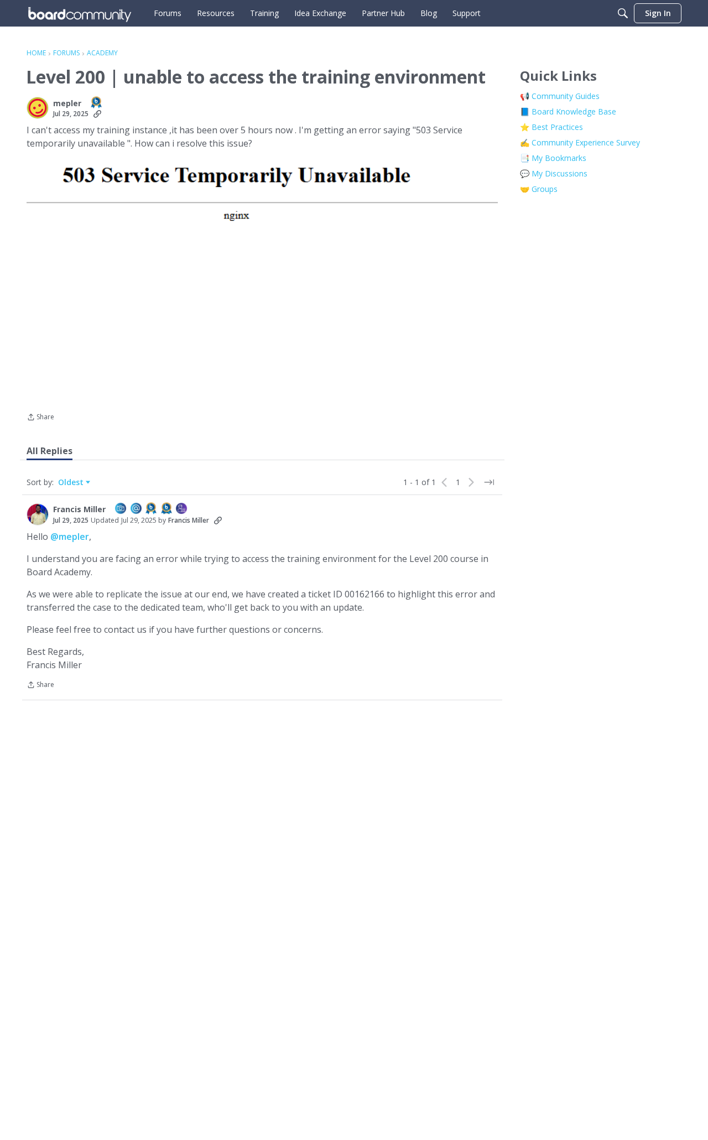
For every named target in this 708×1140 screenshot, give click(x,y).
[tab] (49, 450)
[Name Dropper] (136, 509)
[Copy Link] (97, 114)
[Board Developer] (182, 509)
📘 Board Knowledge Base (568, 111)
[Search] (623, 13)
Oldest (72, 482)
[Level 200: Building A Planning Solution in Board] (96, 103)
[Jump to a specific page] (489, 482)
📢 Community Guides (560, 96)
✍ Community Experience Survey (580, 142)
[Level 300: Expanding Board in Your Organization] (167, 509)
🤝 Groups (539, 189)
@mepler (69, 536)
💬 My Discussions (553, 173)
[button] (38, 108)
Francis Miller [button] (79, 509)
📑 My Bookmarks (553, 158)
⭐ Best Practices (551, 127)
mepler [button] (67, 103)
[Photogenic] (121, 509)
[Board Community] (80, 13)
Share (40, 418)
